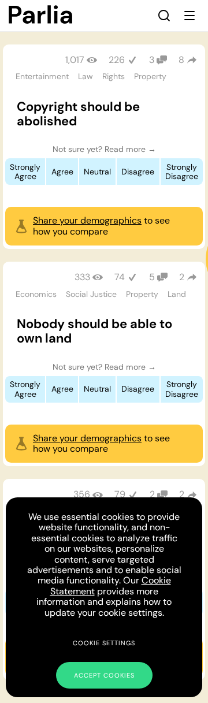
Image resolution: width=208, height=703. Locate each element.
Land (177, 294)
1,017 (74, 60)
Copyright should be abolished (78, 113)
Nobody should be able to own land (94, 331)
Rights (113, 76)
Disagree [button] (137, 171)
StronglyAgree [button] (25, 171)
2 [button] (181, 277)
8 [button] (181, 60)
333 (82, 277)
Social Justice (91, 294)
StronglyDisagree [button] (181, 171)
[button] (164, 15)
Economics (36, 294)
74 (119, 277)
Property (150, 76)
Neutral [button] (97, 171)
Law (85, 76)
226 (117, 60)
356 (81, 494)
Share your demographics (87, 220)
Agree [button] (62, 171)
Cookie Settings (104, 643)
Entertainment (42, 76)
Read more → (130, 149)
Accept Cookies (104, 675)
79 (119, 494)
